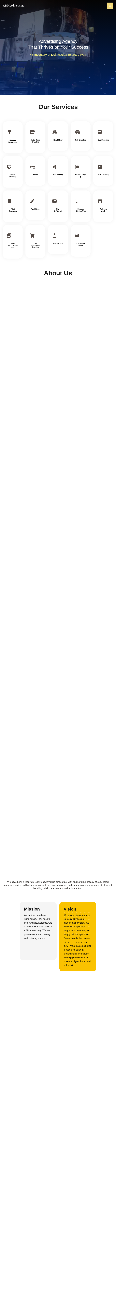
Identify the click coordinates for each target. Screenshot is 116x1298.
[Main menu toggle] (110, 6)
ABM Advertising (13, 5)
